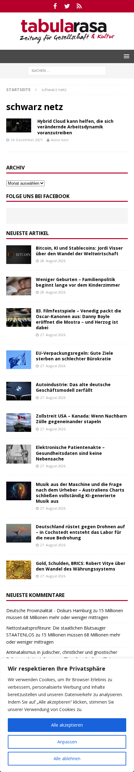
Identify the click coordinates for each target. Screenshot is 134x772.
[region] (67, 715)
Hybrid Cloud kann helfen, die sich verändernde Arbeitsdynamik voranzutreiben (75, 126)
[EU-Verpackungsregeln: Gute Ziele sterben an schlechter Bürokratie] (18, 359)
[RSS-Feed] (79, 6)
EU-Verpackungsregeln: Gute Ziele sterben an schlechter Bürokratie (74, 356)
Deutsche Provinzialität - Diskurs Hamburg (49, 610)
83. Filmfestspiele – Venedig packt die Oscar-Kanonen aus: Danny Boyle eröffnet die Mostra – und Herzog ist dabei (78, 319)
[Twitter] (67, 6)
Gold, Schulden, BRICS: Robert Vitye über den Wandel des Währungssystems (80, 566)
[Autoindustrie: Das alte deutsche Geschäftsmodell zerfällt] (18, 391)
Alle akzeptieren (67, 725)
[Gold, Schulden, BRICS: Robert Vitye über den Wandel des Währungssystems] (18, 570)
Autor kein (60, 139)
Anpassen (67, 742)
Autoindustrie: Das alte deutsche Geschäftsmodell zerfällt (73, 387)
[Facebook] (55, 6)
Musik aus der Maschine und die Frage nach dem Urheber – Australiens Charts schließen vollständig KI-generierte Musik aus (80, 492)
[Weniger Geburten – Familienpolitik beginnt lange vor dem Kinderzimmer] (18, 286)
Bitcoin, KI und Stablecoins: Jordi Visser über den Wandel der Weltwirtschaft (79, 251)
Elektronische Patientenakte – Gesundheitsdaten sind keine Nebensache (70, 452)
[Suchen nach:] (67, 70)
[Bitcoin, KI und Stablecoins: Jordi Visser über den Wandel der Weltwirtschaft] (18, 254)
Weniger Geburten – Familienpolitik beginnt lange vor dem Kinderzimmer (78, 282)
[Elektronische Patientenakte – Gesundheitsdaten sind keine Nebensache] (18, 454)
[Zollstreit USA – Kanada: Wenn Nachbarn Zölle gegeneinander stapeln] (18, 422)
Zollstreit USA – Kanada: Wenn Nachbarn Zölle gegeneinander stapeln (81, 418)
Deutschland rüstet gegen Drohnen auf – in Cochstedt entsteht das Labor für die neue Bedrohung (80, 532)
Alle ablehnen (67, 758)
